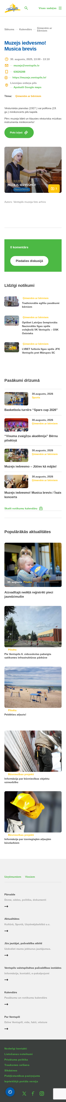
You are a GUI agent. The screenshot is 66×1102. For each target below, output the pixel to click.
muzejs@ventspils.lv (26, 65)
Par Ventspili (12, 1017)
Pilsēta (27, 581)
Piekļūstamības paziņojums (22, 1075)
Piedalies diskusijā (29, 261)
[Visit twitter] (24, 1093)
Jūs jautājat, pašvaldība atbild (23, 943)
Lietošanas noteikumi (18, 1054)
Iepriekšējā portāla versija (21, 1081)
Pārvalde (9, 894)
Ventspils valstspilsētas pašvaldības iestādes (32, 968)
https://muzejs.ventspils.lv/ (29, 77)
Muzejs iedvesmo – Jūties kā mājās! (30, 466)
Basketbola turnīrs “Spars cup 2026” (31, 410)
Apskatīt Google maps (27, 87)
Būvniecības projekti (21, 774)
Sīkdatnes (10, 1070)
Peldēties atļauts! (15, 714)
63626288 (19, 71)
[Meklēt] (26, 8)
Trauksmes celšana (16, 1064)
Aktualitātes (11, 918)
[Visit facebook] (33, 1093)
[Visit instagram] (42, 1093)
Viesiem (30, 876)
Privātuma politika (16, 1059)
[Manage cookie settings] (10, 1091)
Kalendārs (10, 992)
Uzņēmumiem (12, 876)
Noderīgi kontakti (15, 1048)
